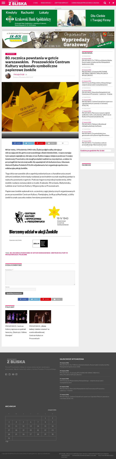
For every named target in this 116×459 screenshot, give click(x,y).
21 (38, 430)
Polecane (23, 254)
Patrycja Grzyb (19, 74)
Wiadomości (46, 3)
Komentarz (9, 270)
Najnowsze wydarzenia (72, 359)
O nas (35, 3)
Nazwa (7, 287)
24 (9, 434)
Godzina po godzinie (88, 150)
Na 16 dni (100, 150)
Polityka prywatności (106, 455)
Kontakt (64, 457)
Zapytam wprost (61, 3)
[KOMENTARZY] (62, 143)
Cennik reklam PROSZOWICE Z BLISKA (85, 3)
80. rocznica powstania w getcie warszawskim (30, 253)
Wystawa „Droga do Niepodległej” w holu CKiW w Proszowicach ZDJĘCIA (84, 453)
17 (9, 430)
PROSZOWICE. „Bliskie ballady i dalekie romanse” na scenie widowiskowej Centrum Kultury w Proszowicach (39, 332)
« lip (6, 441)
